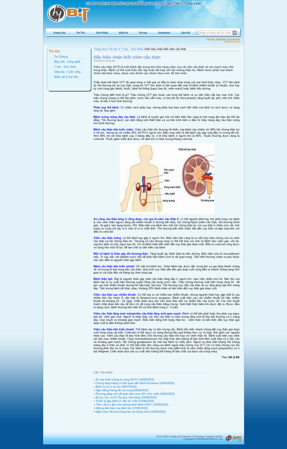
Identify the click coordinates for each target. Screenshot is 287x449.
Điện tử (123, 32)
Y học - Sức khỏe (65, 66)
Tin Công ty (61, 56)
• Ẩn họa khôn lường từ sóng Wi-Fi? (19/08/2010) (124, 379)
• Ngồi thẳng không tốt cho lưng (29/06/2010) (121, 390)
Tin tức (113, 49)
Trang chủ (99, 49)
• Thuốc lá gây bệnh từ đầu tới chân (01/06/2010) (124, 401)
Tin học (143, 32)
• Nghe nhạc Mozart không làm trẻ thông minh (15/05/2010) (130, 411)
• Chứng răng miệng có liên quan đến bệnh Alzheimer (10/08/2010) (134, 383)
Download (164, 32)
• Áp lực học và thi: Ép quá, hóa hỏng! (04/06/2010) (125, 397)
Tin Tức (80, 32)
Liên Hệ (185, 32)
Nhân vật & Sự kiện (66, 76)
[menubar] (121, 32)
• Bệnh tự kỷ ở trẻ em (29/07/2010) (115, 386)
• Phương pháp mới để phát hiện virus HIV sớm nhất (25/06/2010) (134, 393)
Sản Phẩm (102, 32)
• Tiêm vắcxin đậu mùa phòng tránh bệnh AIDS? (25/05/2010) (131, 404)
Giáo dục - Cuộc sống (67, 71)
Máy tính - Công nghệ (67, 61)
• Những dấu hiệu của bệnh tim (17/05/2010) (120, 408)
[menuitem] (59, 32)
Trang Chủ (59, 32)
